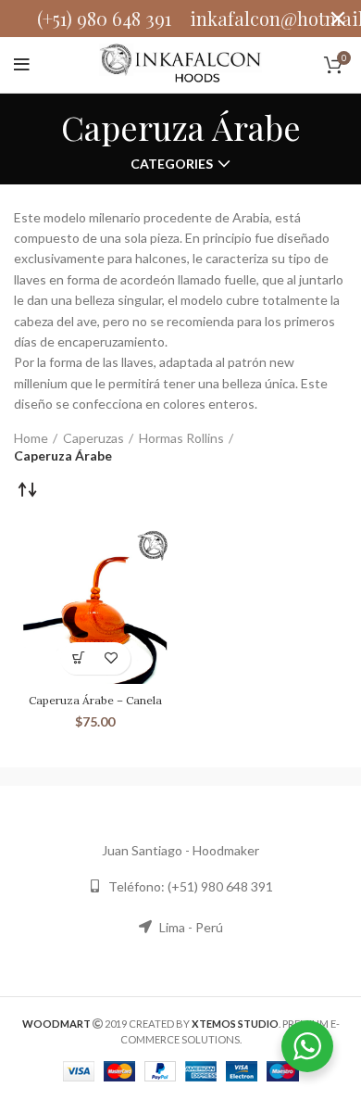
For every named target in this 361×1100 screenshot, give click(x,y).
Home (31, 438)
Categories (172, 164)
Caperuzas (93, 438)
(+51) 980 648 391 (104, 18)
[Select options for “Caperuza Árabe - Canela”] (79, 658)
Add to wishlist (111, 658)
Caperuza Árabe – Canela (95, 700)
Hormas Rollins (181, 438)
